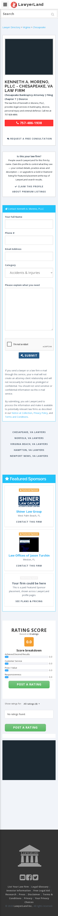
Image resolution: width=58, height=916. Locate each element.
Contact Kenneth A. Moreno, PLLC (26, 208)
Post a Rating (29, 684)
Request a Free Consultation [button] (31, 138)
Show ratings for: (13, 703)
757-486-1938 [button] (30, 123)
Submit (30, 355)
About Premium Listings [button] (29, 191)
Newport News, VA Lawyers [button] (29, 455)
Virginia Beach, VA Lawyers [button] (29, 444)
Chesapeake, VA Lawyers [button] (29, 432)
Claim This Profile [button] (30, 186)
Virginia (26, 27)
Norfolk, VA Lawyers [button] (29, 438)
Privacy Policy (41, 412)
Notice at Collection (22, 412)
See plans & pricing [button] (29, 601)
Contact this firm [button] (29, 521)
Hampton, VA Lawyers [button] (29, 449)
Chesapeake (39, 27)
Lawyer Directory (11, 27)
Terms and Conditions (16, 416)
